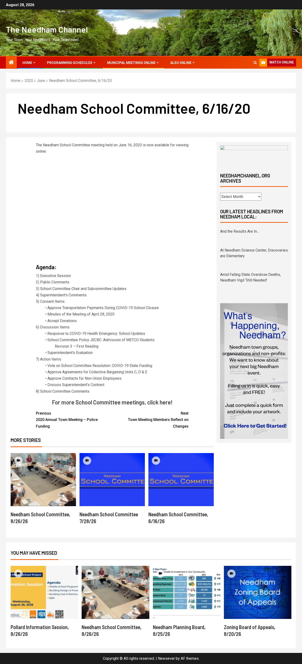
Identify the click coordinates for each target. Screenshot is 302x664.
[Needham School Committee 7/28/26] (112, 479)
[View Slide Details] (254, 155)
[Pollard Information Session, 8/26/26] (44, 592)
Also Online (180, 63)
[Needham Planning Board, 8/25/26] (186, 592)
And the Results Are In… (239, 231)
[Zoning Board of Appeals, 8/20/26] (257, 592)
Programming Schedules (69, 63)
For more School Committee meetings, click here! (112, 402)
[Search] (255, 62)
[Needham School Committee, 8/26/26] (43, 479)
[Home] (11, 62)
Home (27, 63)
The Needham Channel (47, 29)
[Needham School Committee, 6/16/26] (181, 479)
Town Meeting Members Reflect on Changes (158, 419)
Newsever (166, 658)
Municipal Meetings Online (131, 63)
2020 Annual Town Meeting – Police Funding (67, 419)
